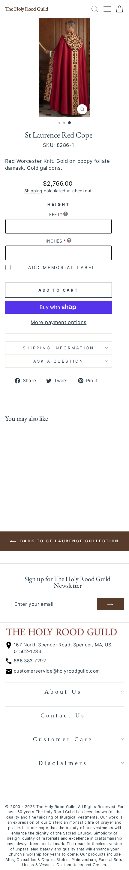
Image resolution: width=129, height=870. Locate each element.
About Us (63, 691)
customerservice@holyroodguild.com (57, 671)
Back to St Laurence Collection (68, 541)
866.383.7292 (30, 661)
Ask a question (58, 361)
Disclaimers (63, 763)
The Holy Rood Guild (26, 8)
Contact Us (63, 715)
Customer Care (63, 739)
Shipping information (58, 347)
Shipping (33, 190)
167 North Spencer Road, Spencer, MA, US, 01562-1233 (63, 648)
